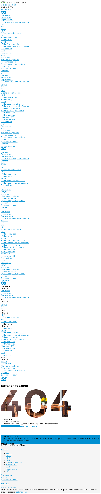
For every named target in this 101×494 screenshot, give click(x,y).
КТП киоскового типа (10, 108)
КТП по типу (6, 40)
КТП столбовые (8, 113)
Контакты (5, 144)
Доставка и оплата (9, 142)
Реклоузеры (11, 469)
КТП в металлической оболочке (15, 46)
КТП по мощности (9, 37)
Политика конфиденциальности (15, 22)
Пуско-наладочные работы (13, 64)
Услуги (4, 128)
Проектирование (8, 62)
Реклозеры (6, 53)
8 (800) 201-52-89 (8, 5)
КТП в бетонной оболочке (13, 44)
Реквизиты (6, 17)
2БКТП (4, 26)
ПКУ (3, 51)
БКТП (3, 29)
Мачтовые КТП (7, 117)
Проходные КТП (8, 119)
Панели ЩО (6, 48)
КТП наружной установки (12, 111)
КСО (3, 35)
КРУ (3, 31)
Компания (5, 75)
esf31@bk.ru (6, 9)
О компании (6, 475)
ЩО (7, 471)
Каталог (4, 84)
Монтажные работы (10, 60)
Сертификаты (7, 20)
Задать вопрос (7, 443)
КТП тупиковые (8, 115)
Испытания (6, 57)
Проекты (5, 139)
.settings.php (21, 492)
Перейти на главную (10, 426)
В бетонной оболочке (11, 33)
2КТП (3, 42)
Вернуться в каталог (29, 426)
